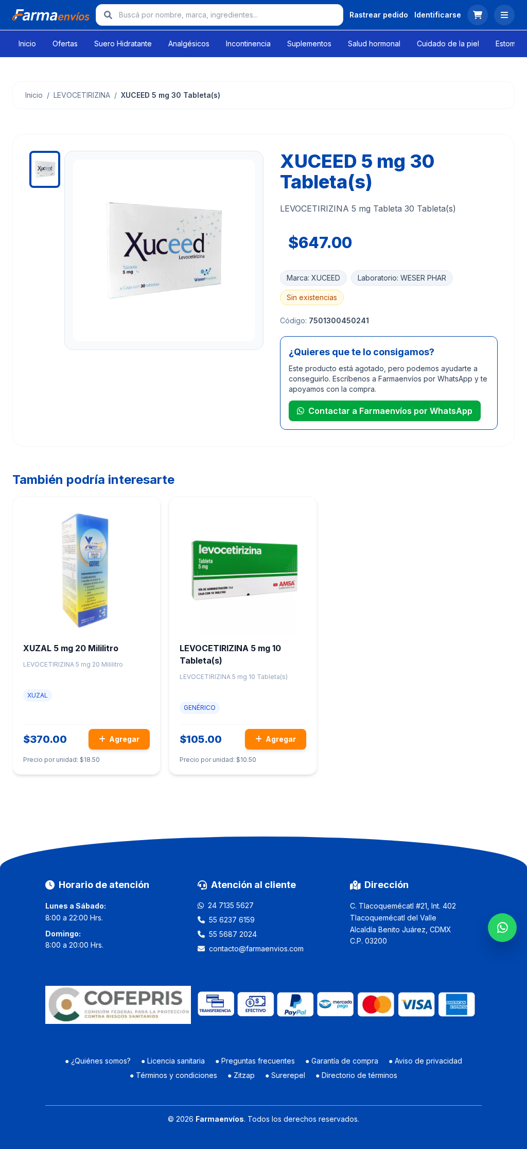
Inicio (27, 43)
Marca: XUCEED (313, 277)
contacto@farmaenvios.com (256, 948)
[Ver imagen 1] (44, 169)
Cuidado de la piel (448, 43)
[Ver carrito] (477, 15)
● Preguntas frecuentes (255, 1060)
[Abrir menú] (504, 15)
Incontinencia (248, 43)
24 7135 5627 (231, 905)
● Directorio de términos (356, 1075)
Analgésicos (188, 43)
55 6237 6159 (232, 919)
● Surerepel (285, 1075)
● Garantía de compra (341, 1060)
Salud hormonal (374, 43)
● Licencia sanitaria (173, 1060)
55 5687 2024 (233, 934)
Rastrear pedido (378, 14)
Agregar (123, 739)
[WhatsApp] (502, 927)
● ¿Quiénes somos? (98, 1060)
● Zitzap (241, 1075)
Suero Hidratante (123, 43)
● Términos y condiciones (173, 1075)
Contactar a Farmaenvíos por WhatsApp (390, 411)
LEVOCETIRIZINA (82, 95)
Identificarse (437, 14)
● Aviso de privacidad (425, 1060)
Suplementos (309, 43)
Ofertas (65, 43)
